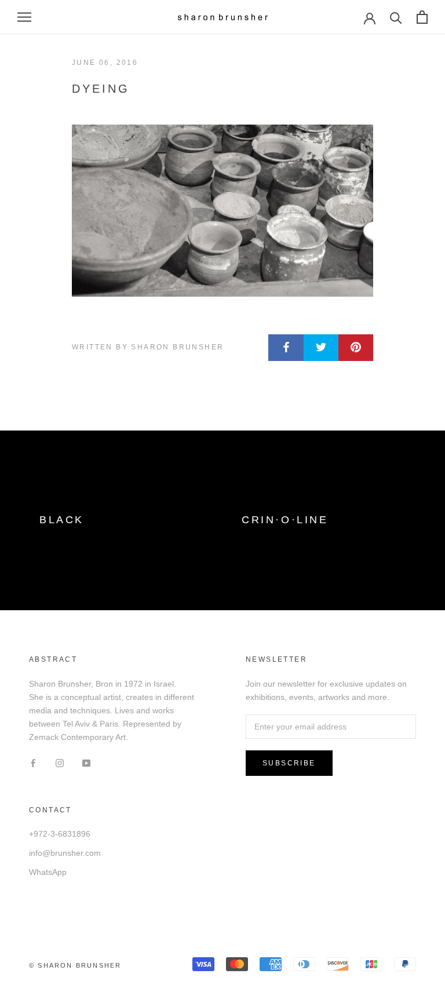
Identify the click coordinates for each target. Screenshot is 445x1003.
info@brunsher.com (65, 853)
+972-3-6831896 (59, 833)
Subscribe (289, 763)
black (61, 520)
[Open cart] (422, 17)
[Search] (396, 17)
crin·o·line (285, 520)
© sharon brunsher (75, 965)
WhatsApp (48, 872)
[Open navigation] (24, 17)
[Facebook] (33, 762)
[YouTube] (86, 762)
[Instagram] (60, 762)
